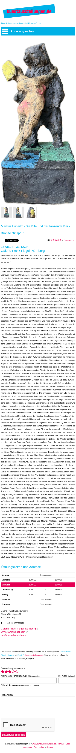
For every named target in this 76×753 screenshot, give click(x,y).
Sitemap (49, 747)
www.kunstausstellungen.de (44, 744)
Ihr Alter (66, 676)
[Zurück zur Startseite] (29, 18)
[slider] (10, 671)
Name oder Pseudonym (20, 676)
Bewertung (13, 668)
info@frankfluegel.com (13, 635)
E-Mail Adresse (20, 685)
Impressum (27, 747)
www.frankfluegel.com (13, 632)
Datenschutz (39, 747)
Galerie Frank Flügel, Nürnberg (18, 628)
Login (68, 744)
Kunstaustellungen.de (34, 655)
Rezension (7, 695)
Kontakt (61, 744)
